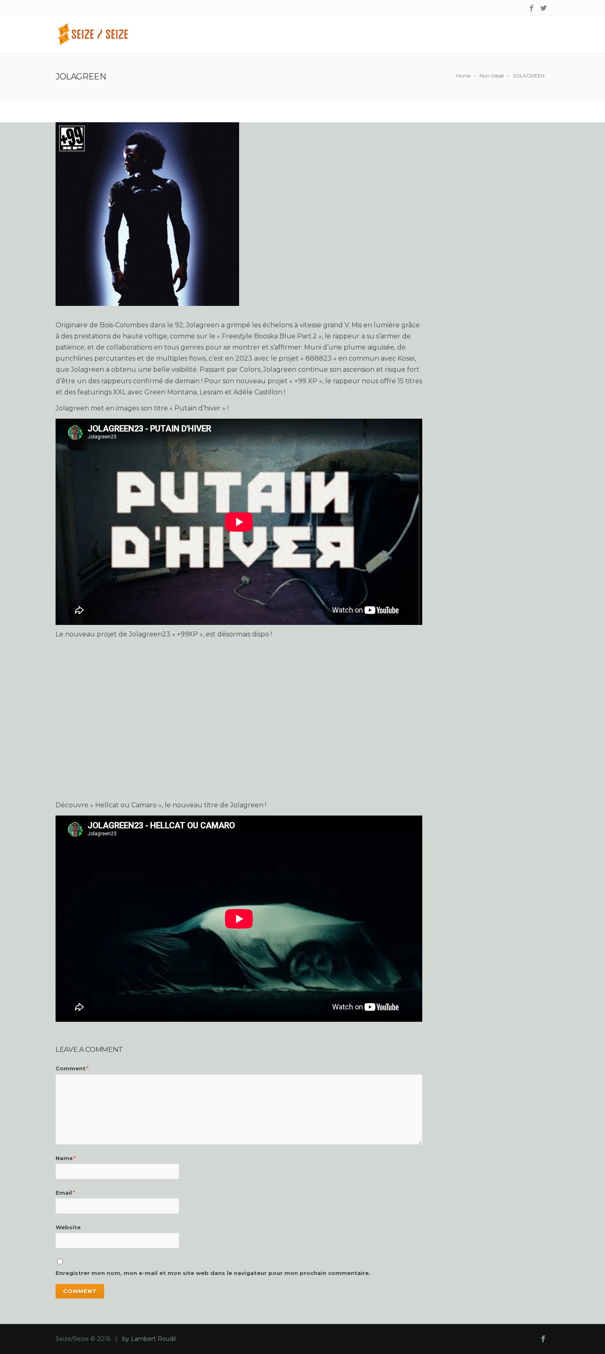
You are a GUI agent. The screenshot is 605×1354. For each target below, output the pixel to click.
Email (65, 1192)
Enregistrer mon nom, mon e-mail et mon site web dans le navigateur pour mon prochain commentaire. (213, 1273)
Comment (72, 1068)
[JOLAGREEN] (239, 214)
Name (66, 1158)
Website (68, 1227)
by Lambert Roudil (149, 1338)
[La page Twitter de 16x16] (543, 8)
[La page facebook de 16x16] (532, 8)
